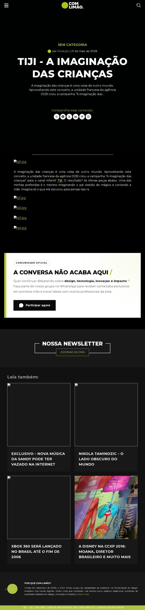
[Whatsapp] (56, 116)
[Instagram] (88, 116)
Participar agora (38, 305)
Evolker (120, 608)
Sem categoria (72, 45)
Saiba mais (83, 594)
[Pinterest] (82, 116)
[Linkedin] (76, 116)
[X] (69, 116)
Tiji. (60, 180)
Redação (63, 51)
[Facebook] (63, 116)
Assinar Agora (72, 352)
